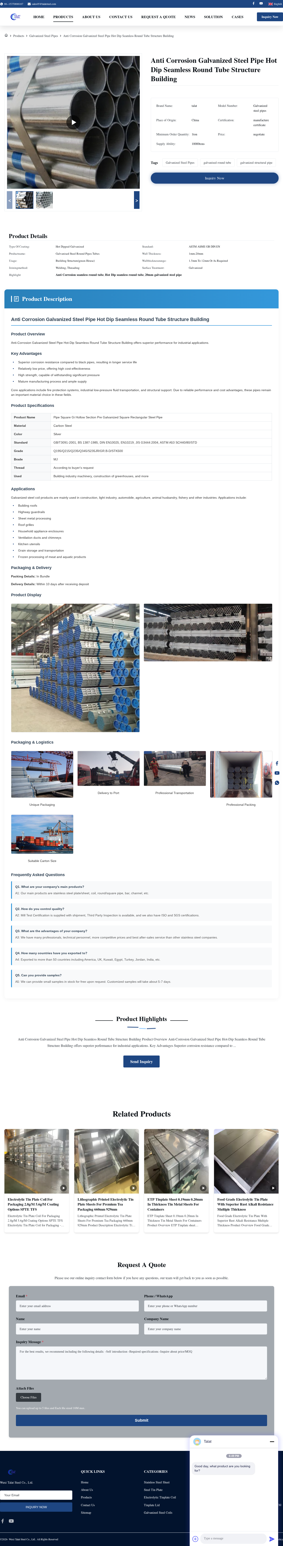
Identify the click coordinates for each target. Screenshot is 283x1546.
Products (63, 16)
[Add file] (195, 1539)
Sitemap (86, 1512)
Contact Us (120, 16)
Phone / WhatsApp (158, 1295)
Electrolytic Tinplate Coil (160, 1497)
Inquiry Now (270, 16)
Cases (237, 16)
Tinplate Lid (152, 1505)
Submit (141, 1420)
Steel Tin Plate (153, 1490)
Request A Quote (158, 16)
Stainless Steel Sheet (157, 1482)
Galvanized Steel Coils (158, 1512)
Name (20, 1318)
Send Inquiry (141, 1061)
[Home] (6, 35)
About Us (91, 16)
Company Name (156, 1318)
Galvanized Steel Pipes (43, 36)
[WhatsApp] (277, 783)
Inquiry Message (30, 1341)
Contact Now (36, 1225)
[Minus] (272, 1441)
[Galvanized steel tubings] (73, 122)
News (190, 16)
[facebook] (2, 1521)
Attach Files (25, 1388)
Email (21, 1295)
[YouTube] (277, 773)
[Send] (271, 1539)
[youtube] (11, 1521)
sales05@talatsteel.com (44, 4)
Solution (213, 16)
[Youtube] (261, 4)
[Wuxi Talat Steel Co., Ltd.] (15, 16)
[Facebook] (253, 4)
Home (38, 16)
